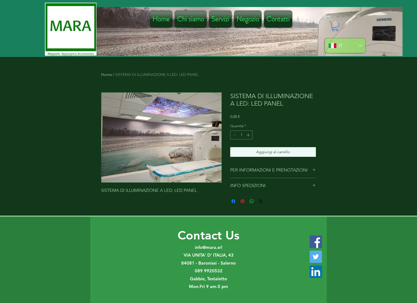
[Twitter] (316, 257)
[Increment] (249, 135)
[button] (335, 26)
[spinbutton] (241, 135)
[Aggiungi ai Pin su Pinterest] (242, 201)
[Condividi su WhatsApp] (252, 201)
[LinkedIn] (316, 272)
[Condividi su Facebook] (233, 201)
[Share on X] (261, 201)
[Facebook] (316, 242)
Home (106, 74)
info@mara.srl (208, 247)
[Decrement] (234, 135)
